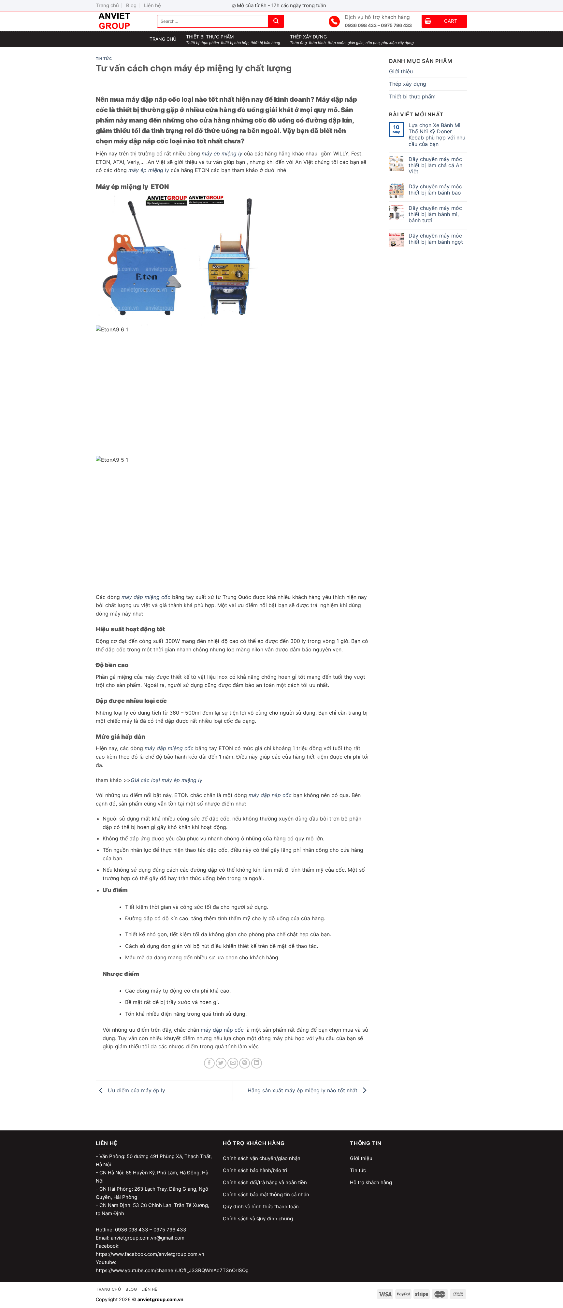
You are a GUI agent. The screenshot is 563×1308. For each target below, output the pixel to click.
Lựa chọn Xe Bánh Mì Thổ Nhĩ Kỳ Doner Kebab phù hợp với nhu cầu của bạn (437, 134)
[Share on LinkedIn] (256, 1063)
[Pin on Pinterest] (244, 1063)
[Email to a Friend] (232, 1063)
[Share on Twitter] (221, 1063)
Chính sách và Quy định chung (258, 1218)
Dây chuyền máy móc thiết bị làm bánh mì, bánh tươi (435, 214)
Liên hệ (152, 5)
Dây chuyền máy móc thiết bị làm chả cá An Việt (435, 165)
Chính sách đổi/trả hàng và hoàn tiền (265, 1182)
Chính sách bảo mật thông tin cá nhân (266, 1194)
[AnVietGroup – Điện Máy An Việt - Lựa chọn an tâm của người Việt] (121, 21)
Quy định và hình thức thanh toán (261, 1206)
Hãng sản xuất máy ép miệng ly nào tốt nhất (303, 1090)
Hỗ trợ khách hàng (371, 1182)
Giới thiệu (401, 71)
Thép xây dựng (407, 83)
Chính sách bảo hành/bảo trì (255, 1170)
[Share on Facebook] (209, 1063)
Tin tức (104, 58)
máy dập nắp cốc (270, 795)
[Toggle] (464, 84)
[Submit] (276, 21)
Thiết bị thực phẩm (412, 96)
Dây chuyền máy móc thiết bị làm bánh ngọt (436, 239)
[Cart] (428, 22)
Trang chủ (107, 5)
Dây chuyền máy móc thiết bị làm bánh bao (435, 189)
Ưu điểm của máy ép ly (135, 1090)
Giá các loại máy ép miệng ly (166, 780)
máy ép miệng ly (222, 153)
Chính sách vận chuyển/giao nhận (261, 1158)
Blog (131, 5)
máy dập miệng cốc (146, 597)
